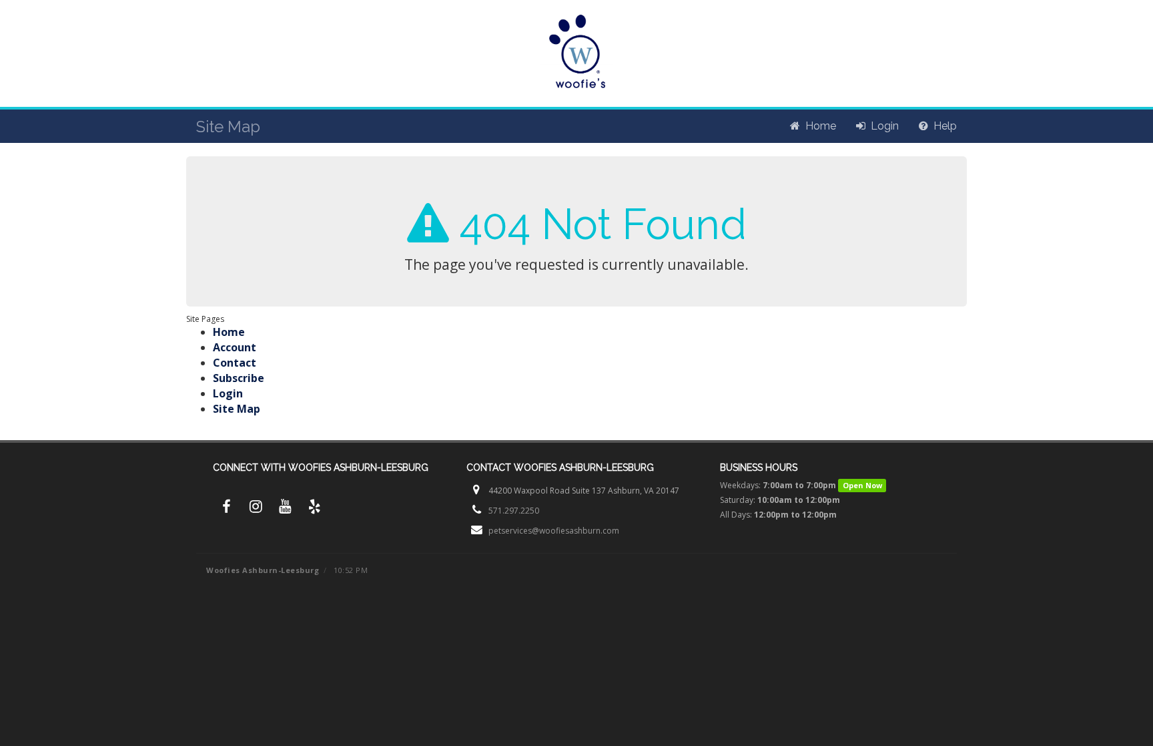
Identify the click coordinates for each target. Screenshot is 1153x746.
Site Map (236, 408)
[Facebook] (226, 508)
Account (234, 347)
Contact (234, 362)
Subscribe (238, 378)
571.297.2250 (513, 510)
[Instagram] (255, 508)
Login (228, 393)
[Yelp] (314, 508)
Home (229, 332)
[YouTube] (285, 508)
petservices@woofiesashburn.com (553, 530)
